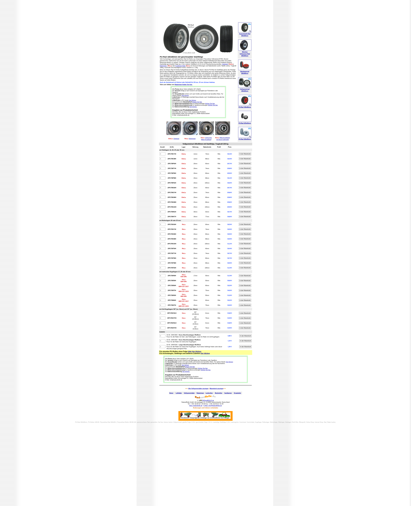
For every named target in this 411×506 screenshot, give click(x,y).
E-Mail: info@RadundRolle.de (213, 405)
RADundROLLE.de (208, 400)
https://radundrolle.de (195, 405)
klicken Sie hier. (197, 102)
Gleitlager (225, 64)
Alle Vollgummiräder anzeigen (198, 388)
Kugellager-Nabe (180, 66)
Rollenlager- (163, 66)
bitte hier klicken (194, 351)
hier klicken (185, 95)
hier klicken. (193, 107)
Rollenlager (192, 138)
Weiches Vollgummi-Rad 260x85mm (245, 54)
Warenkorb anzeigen (216, 388)
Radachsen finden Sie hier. (183, 84)
